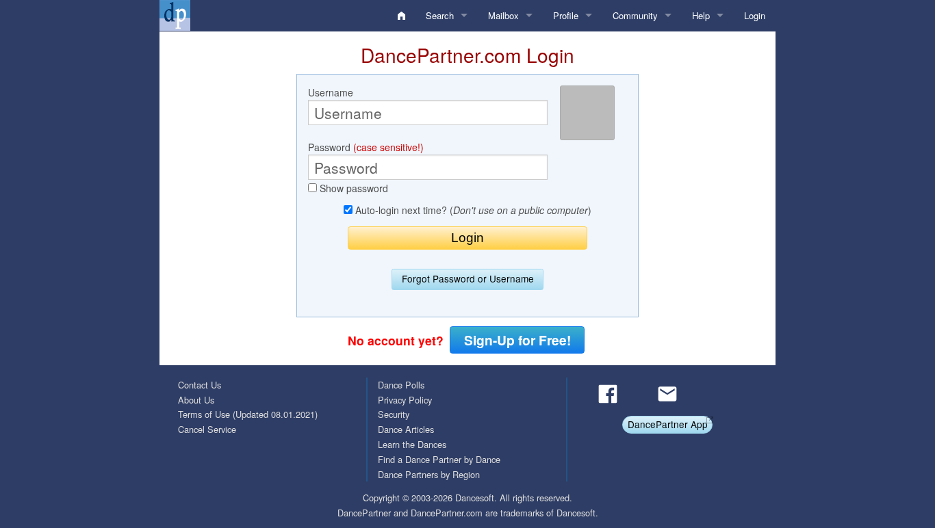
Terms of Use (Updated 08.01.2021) (248, 414)
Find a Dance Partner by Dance (439, 459)
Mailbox (503, 15)
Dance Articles (406, 429)
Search (440, 15)
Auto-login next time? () (472, 210)
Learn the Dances (412, 444)
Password (366, 147)
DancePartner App (668, 424)
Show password (352, 188)
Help (701, 15)
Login (754, 15)
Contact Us (199, 384)
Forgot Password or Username (468, 278)
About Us (196, 399)
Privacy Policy (405, 399)
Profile (565, 15)
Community (635, 15)
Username (330, 92)
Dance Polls (401, 384)
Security (393, 414)
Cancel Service (207, 429)
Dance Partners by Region (429, 474)
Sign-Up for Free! (517, 339)
